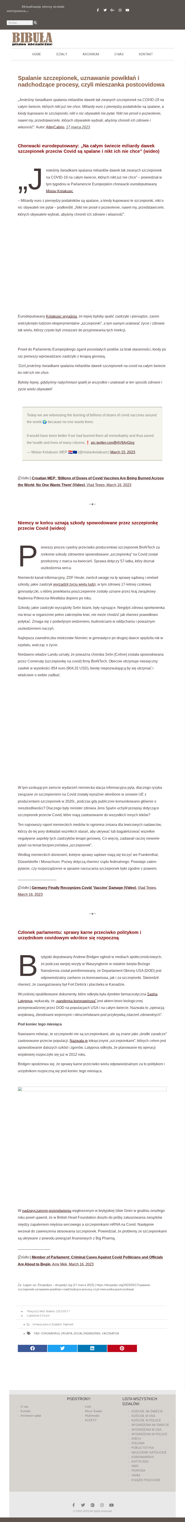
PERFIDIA (138, 1470)
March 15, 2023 (122, 452)
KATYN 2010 (140, 1461)
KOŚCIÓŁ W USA (143, 1416)
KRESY (137, 1438)
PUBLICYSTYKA (143, 1447)
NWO (135, 1466)
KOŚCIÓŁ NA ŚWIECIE (147, 1411)
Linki (88, 1406)
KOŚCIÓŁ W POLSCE (146, 1420)
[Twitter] (105, 10)
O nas (119, 54)
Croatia (66, 1333)
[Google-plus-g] (112, 10)
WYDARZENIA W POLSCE (149, 1434)
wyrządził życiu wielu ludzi (74, 584)
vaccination (110, 1333)
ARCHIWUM (91, 54)
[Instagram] (120, 10)
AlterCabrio (55, 127)
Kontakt (146, 54)
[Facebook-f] (98, 10)
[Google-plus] (92, 1505)
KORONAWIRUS (143, 1457)
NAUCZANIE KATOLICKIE (149, 1452)
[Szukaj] (35, 22)
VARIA (136, 1475)
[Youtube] (127, 10)
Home (36, 54)
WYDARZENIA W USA (147, 1429)
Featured (68, 1324)
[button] (32, 1348)
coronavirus (50, 1333)
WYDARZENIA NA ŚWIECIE (150, 1425)
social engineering (87, 1333)
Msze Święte (93, 1411)
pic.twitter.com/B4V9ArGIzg (112, 443)
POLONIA (138, 1443)
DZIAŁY (61, 54)
